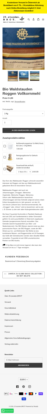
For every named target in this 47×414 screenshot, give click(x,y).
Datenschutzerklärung (13, 320)
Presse (7, 332)
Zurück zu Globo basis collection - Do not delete (25, 275)
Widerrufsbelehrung (12, 314)
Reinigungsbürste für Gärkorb (27, 155)
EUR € (23, 380)
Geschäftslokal (10, 308)
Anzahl (5, 118)
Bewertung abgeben (33, 261)
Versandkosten (19, 101)
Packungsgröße (8, 109)
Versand (8, 302)
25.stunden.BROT (19, 406)
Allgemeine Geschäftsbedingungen (17, 338)
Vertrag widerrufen (11, 344)
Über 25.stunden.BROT (13, 296)
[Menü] (43, 19)
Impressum (9, 326)
